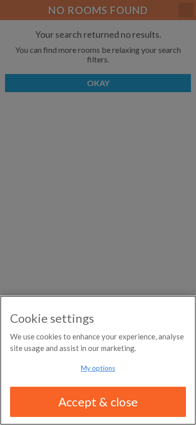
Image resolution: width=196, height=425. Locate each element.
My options (98, 368)
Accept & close (98, 401)
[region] (98, 360)
